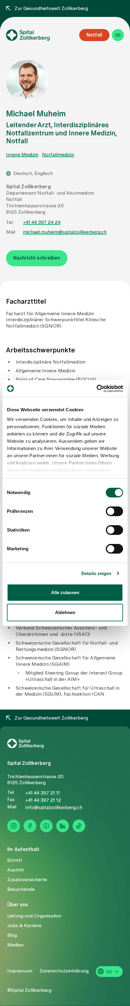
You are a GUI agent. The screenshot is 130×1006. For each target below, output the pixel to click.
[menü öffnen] (118, 35)
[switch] (114, 511)
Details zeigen (96, 573)
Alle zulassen (65, 592)
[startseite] (38, 35)
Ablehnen (65, 612)
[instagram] (13, 826)
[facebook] (30, 826)
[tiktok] (79, 826)
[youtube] (46, 826)
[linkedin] (62, 826)
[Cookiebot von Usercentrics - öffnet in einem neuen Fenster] (96, 389)
